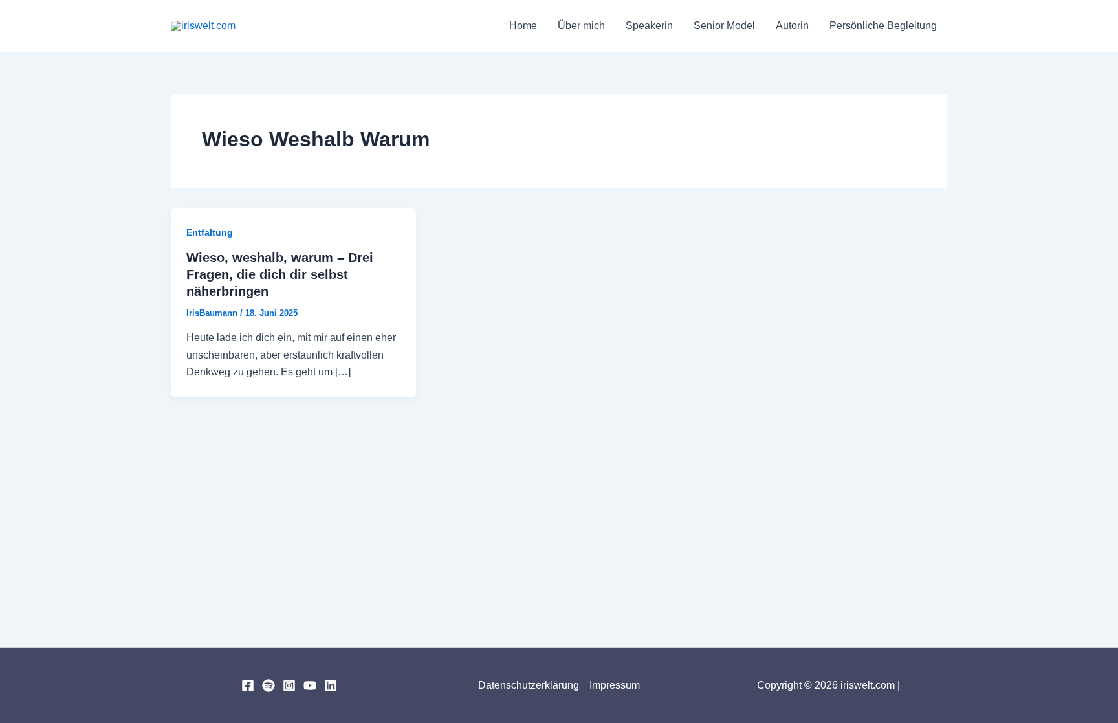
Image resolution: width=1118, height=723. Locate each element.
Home (523, 25)
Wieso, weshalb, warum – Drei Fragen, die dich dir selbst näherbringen (279, 274)
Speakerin (649, 25)
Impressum (614, 685)
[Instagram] (289, 685)
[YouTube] (309, 685)
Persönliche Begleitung (883, 25)
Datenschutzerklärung (528, 685)
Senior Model (724, 25)
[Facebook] (247, 685)
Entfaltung (209, 232)
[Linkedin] (330, 685)
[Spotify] (268, 685)
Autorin (792, 25)
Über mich (581, 25)
